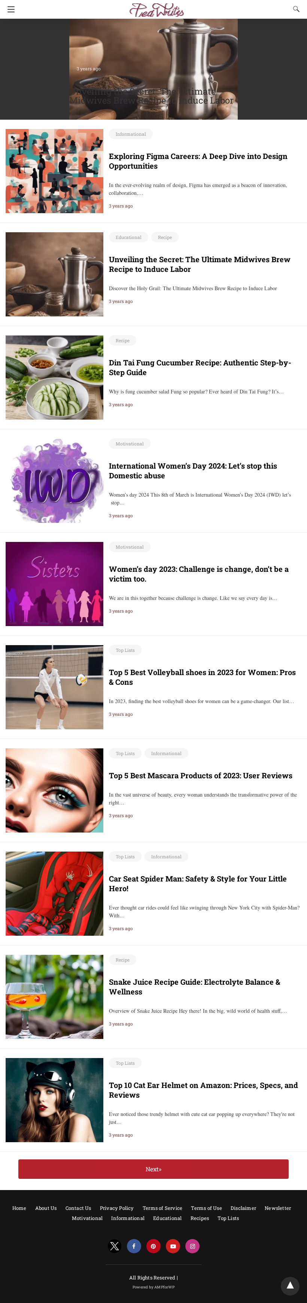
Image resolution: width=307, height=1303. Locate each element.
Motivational (130, 444)
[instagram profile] (192, 1246)
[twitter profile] (114, 1246)
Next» (153, 1169)
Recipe (165, 237)
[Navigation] (9, 9)
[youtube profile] (173, 1246)
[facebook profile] (134, 1246)
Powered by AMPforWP (153, 1287)
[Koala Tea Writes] (153, 6)
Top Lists (125, 650)
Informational (131, 134)
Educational (129, 237)
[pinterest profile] (153, 1246)
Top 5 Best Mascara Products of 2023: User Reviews (200, 775)
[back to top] (290, 1286)
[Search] (294, 9)
